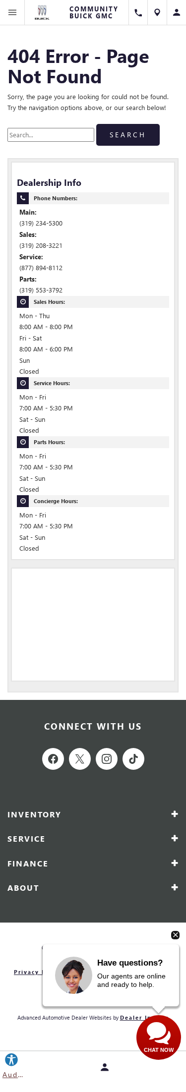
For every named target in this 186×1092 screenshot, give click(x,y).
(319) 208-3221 (40, 245)
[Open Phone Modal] (138, 12)
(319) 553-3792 (40, 290)
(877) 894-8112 (40, 267)
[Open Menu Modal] (12, 12)
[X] (80, 759)
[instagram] (107, 759)
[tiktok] (133, 759)
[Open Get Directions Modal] (157, 12)
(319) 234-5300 (40, 223)
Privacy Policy (38, 972)
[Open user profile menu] (176, 12)
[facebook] (53, 759)
